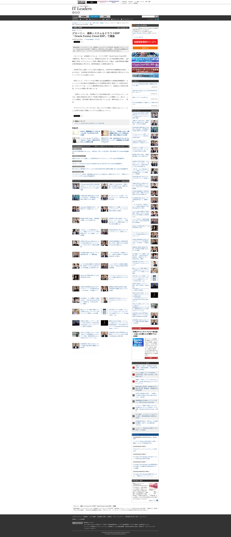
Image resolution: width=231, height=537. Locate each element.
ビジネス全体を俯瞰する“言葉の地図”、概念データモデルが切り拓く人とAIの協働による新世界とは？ (90, 265)
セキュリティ (116, 19)
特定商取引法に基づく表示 (131, 516)
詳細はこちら (152, 500)
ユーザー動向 (84, 19)
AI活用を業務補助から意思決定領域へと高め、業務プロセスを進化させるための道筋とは (118, 243)
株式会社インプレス (89, 522)
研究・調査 (147, 1)
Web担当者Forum (112, 524)
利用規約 (85, 516)
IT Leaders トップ (76, 23)
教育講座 (136, 3)
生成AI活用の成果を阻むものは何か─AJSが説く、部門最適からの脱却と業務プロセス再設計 (89, 197)
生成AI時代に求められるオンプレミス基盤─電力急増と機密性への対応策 (89, 345)
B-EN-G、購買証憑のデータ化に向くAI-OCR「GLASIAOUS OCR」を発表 (90, 133)
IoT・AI (142, 1)
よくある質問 (81, 519)
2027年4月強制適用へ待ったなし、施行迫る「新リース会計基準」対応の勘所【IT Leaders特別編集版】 (100, 152)
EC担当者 (130, 1)
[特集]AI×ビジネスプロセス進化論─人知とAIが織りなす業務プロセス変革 (145, 334)
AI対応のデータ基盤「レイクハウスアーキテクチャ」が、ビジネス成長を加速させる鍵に (118, 208)
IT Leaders (82, 8)
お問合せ (74, 519)
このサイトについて (77, 516)
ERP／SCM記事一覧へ (122, 27)
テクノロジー (94, 16)
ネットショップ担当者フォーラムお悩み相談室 (112, 526)
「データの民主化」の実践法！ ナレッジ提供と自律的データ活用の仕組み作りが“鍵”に (118, 254)
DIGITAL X (141, 526)
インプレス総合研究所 (123, 524)
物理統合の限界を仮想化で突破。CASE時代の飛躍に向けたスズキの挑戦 (118, 288)
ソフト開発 (136, 1)
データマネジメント (128, 19)
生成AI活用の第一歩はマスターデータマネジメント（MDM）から (140, 178)
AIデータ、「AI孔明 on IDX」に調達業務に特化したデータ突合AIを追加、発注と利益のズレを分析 (119, 133)
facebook (76, 12)
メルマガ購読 (92, 516)
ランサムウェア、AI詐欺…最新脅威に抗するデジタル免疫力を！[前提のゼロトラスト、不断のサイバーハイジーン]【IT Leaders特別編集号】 (100, 175)
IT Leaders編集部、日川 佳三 (92, 39)
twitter (73, 12)
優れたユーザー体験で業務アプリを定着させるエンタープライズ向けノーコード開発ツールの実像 (89, 311)
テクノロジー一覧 (87, 23)
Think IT (105, 524)
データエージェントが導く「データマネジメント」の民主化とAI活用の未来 (118, 197)
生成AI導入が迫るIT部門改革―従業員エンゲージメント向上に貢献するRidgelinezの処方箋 (118, 334)
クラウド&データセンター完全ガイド (93, 524)
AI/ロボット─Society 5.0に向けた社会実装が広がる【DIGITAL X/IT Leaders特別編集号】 (97, 163)
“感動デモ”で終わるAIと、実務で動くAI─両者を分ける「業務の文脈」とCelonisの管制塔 (118, 186)
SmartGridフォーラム (144, 524)
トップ (75, 18)
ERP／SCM (96, 23)
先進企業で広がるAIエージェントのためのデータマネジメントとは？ (118, 300)
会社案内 (109, 516)
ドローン (130, 3)
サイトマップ (143, 516)
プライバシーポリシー (118, 516)
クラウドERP (98, 123)
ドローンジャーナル (150, 526)
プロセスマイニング (96, 19)
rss (78, 12)
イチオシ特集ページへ (150, 357)
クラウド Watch (134, 524)
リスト (81, 41)
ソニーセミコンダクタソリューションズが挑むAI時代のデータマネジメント (118, 277)
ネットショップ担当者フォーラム (92, 526)
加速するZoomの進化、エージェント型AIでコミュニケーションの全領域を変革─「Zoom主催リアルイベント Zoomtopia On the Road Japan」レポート (118, 324)
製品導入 (114, 2)
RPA (109, 19)
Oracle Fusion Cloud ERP (87, 123)
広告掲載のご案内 (101, 516)
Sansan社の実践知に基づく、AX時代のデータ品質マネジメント (140, 142)
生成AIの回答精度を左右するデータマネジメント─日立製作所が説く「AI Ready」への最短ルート (89, 288)
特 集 (105, 16)
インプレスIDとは (138, 37)
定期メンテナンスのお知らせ (140, 97)
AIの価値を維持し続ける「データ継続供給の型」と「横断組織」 (140, 199)
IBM (103, 123)
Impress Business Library (139, 33)
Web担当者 (124, 1)
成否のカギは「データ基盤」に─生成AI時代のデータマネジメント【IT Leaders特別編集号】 (98, 158)
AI (104, 19)
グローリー (77, 123)
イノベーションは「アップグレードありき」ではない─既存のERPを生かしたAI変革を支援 (90, 140)
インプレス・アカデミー (90, 528)
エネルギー (124, 3)
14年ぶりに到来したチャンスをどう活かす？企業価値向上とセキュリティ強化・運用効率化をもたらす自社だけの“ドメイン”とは (140, 307)
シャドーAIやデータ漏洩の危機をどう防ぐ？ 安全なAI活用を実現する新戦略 (118, 265)
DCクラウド (103, 2)
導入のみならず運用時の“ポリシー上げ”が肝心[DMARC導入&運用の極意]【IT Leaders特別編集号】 (100, 169)
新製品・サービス (104, 23)
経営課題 (83, 16)
